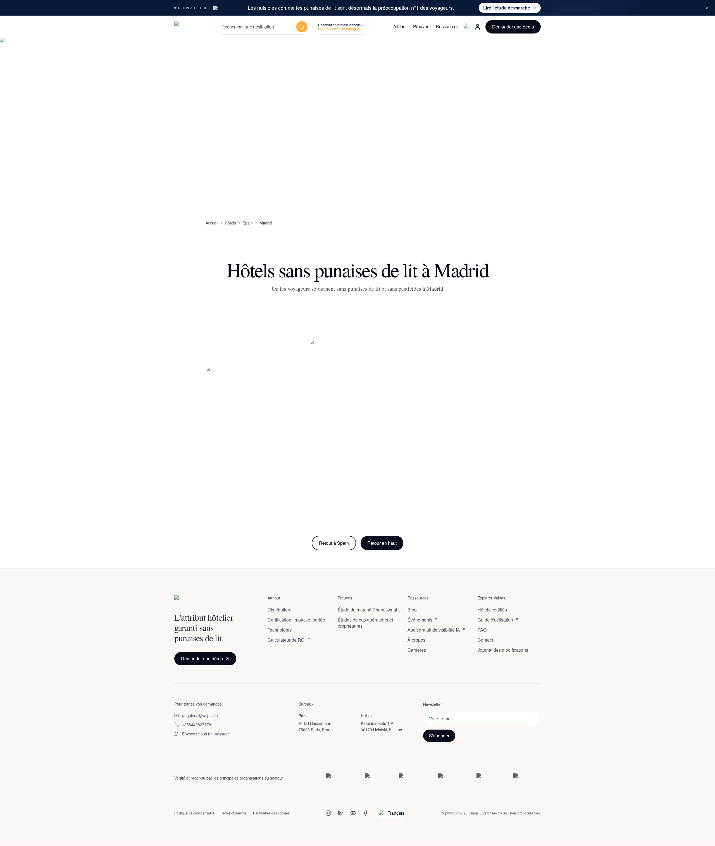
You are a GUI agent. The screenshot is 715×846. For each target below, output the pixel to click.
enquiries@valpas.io (200, 715)
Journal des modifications (503, 650)
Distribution (279, 610)
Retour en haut (382, 543)
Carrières (416, 650)
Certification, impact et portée (296, 620)
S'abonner (439, 736)
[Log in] (477, 26)
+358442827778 (196, 724)
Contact (485, 640)
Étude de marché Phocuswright (369, 610)
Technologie (280, 630)
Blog (412, 610)
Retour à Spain (334, 543)
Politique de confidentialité (194, 813)
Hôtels (230, 223)
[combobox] (257, 26)
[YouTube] (353, 813)
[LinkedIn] (341, 813)
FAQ (482, 630)
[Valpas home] (190, 27)
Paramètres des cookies (271, 813)
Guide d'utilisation (495, 620)
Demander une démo (513, 26)
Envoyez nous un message (206, 734)
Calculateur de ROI (287, 640)
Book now (253, 485)
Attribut (399, 26)
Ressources (447, 26)
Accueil (212, 223)
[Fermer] (707, 7)
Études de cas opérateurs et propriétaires (365, 623)
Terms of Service (233, 813)
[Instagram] (328, 813)
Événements (419, 620)
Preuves (421, 26)
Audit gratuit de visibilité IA (433, 630)
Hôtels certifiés (492, 610)
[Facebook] (365, 813)
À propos (416, 640)
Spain (248, 223)
